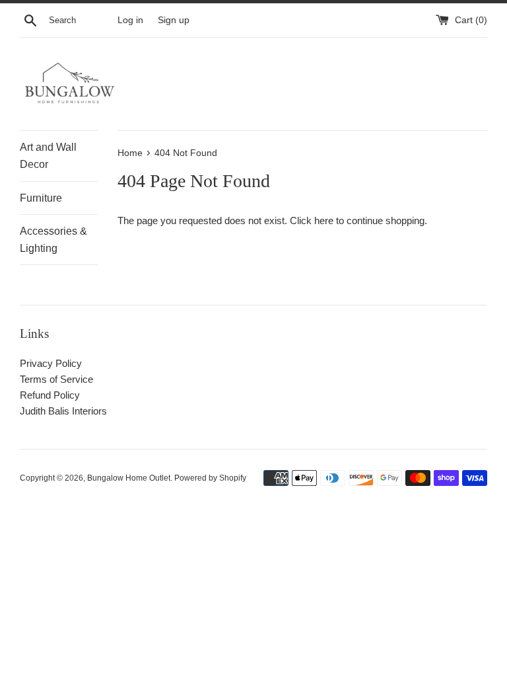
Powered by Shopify (210, 478)
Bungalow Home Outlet (128, 478)
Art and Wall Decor (48, 155)
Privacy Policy (51, 363)
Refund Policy (50, 395)
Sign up (173, 20)
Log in (130, 20)
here (323, 220)
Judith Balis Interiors (63, 411)
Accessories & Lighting (53, 239)
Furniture (41, 198)
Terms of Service (56, 379)
